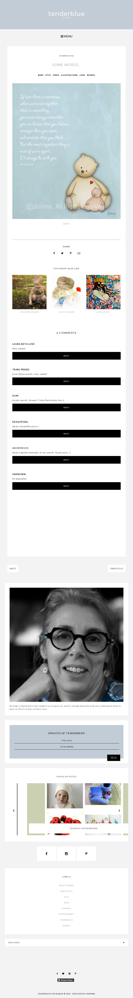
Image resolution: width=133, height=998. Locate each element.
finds (56, 75)
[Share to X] (62, 253)
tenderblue (66, 920)
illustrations (69, 75)
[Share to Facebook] (54, 253)
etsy (48, 75)
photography (66, 914)
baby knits (66, 891)
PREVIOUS (116, 568)
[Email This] (79, 253)
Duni (15, 395)
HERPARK (90, 994)
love (82, 75)
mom (66, 903)
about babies (66, 885)
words (91, 75)
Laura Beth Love (23, 344)
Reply (67, 356)
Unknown (19, 474)
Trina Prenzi (21, 369)
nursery (66, 908)
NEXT (13, 568)
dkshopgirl (20, 422)
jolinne (66, 224)
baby (41, 75)
